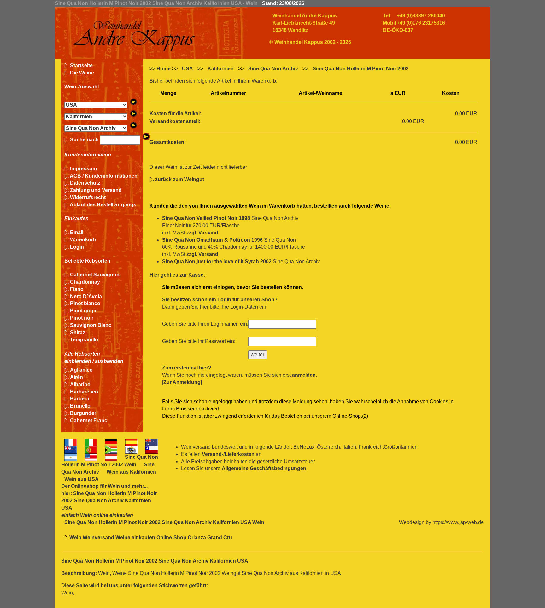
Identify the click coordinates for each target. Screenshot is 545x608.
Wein (114, 486)
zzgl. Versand (202, 232)
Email (76, 232)
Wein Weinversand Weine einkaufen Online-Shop (128, 537)
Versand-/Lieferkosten (228, 454)
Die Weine (82, 72)
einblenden (77, 361)
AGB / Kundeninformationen (104, 176)
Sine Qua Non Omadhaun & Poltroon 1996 (212, 240)
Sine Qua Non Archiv (273, 68)
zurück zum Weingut (179, 179)
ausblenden (109, 361)
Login (77, 247)
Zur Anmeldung (182, 382)
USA (187, 68)
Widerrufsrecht (88, 197)
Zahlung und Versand (96, 190)
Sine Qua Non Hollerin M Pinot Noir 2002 (361, 68)
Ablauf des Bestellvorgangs (103, 204)
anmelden (304, 375)
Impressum (83, 168)
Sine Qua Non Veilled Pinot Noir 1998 (206, 218)
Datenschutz (85, 183)
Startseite (81, 65)
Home (163, 68)
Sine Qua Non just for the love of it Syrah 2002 (217, 261)
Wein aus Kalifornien (131, 472)
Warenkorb (83, 239)
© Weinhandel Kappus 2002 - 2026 (310, 42)
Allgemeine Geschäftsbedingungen (264, 468)
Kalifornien (221, 68)
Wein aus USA (81, 479)
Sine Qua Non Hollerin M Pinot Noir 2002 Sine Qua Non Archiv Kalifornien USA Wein (164, 522)
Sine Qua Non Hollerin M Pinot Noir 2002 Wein (109, 460)
